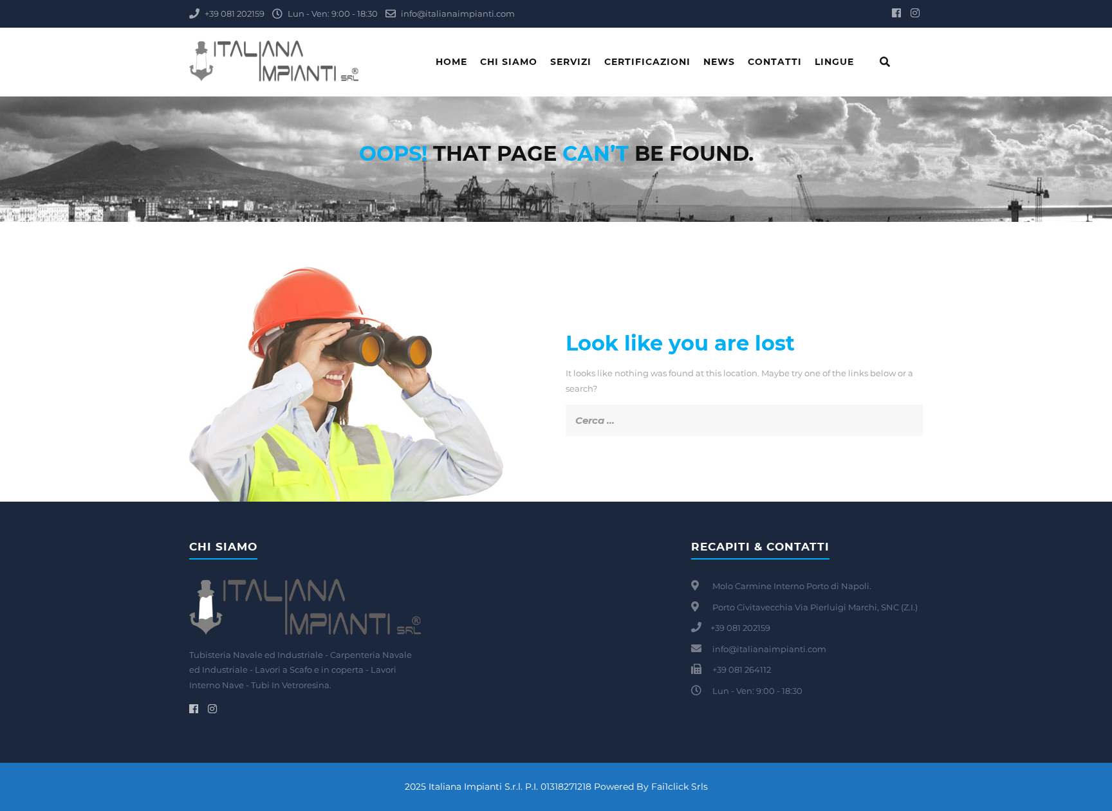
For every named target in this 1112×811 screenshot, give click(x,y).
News (719, 62)
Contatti (775, 62)
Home (451, 62)
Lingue (834, 62)
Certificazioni (647, 62)
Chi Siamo (508, 62)
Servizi (570, 62)
